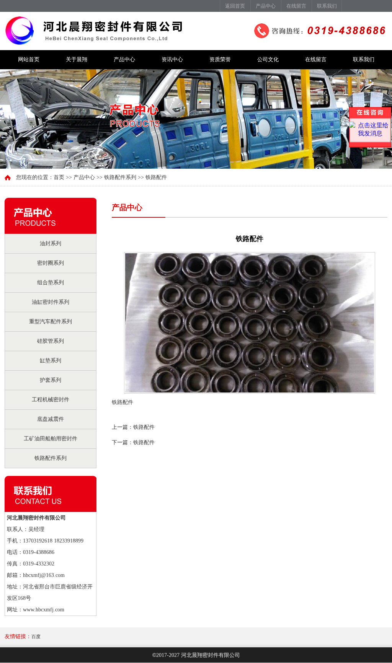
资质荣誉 (220, 59)
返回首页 (235, 6)
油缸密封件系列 (50, 302)
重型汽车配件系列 (50, 321)
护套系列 (50, 380)
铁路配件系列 (50, 458)
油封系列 (50, 243)
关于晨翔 (76, 59)
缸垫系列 (50, 360)
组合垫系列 (50, 282)
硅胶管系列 (50, 341)
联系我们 (327, 6)
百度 (36, 636)
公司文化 (268, 59)
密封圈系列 (50, 263)
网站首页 (28, 59)
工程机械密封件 (50, 399)
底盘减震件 (50, 419)
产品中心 (266, 6)
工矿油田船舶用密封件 (50, 438)
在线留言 (296, 6)
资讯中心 (172, 59)
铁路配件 (144, 427)
